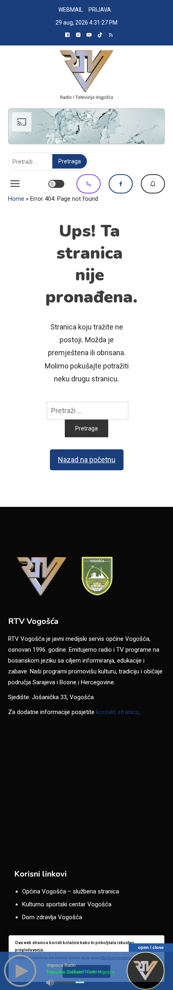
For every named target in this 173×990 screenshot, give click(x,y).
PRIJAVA (100, 9)
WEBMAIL (70, 9)
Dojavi (153, 183)
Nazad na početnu (86, 459)
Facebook (121, 183)
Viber (88, 183)
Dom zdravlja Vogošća (52, 917)
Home (16, 198)
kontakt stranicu (117, 712)
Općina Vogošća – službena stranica (70, 891)
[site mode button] (56, 184)
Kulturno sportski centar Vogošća (66, 904)
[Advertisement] (86, 126)
